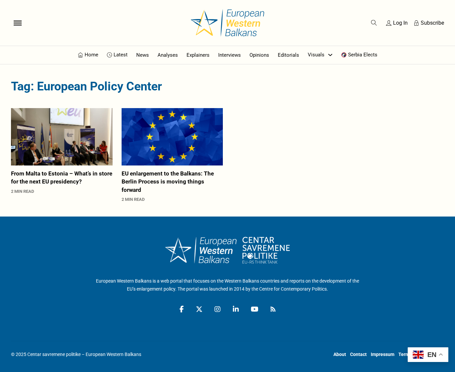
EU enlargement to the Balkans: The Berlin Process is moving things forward (168, 181)
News (142, 55)
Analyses (168, 55)
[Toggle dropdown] (330, 54)
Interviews (229, 55)
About (339, 354)
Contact (358, 354)
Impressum (382, 354)
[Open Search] (374, 23)
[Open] (18, 22)
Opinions (259, 55)
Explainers (198, 55)
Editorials (288, 55)
